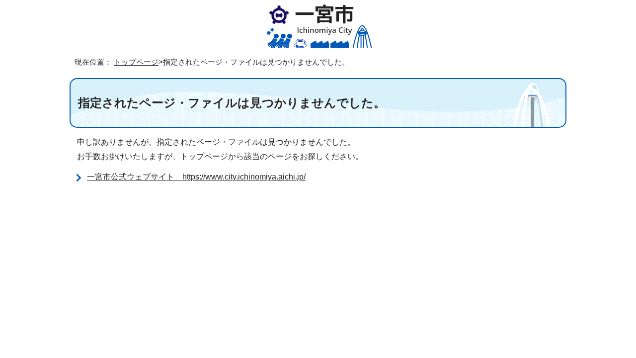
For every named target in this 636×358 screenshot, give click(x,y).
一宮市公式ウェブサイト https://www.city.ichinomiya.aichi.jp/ (196, 177)
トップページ (136, 62)
